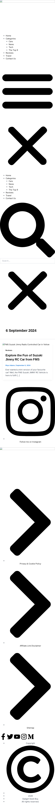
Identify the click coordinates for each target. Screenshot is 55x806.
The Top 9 (13, 50)
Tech (11, 47)
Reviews (9, 53)
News (11, 44)
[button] (27, 118)
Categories (11, 38)
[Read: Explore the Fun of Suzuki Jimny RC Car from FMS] (26, 344)
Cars (11, 41)
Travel (8, 56)
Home (8, 35)
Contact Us (11, 58)
